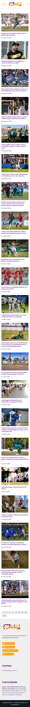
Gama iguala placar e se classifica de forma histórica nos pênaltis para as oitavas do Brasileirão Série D (14, 344)
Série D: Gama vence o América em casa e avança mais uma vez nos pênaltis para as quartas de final (13, 203)
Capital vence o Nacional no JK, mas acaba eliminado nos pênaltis (13, 316)
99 (22, 612)
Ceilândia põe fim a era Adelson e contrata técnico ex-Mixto (12, 62)
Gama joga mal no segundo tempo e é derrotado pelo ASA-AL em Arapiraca (14, 90)
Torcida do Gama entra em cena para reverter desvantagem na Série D (14, 373)
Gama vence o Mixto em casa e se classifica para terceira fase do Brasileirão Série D (12, 572)
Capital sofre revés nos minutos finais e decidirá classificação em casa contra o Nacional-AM (14, 429)
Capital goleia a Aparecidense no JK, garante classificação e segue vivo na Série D (14, 601)
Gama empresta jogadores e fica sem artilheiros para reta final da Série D (14, 117)
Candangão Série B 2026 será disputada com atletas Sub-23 (11, 401)
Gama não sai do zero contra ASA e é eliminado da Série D (13, 34)
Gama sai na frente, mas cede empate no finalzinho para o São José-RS (14, 175)
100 (26, 612)
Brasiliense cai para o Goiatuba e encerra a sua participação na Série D (14, 543)
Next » (4, 615)
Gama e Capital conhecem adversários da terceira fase (14, 515)
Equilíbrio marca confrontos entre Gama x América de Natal (12, 260)
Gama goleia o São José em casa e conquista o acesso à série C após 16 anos (13, 146)
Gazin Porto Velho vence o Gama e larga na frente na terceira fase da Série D (14, 459)
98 (19, 612)
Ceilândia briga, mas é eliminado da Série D (13, 488)
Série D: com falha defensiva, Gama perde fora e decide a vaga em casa (13, 232)
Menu (4, 4)
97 (16, 612)
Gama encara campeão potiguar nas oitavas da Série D (14, 288)
